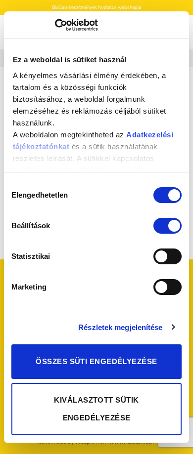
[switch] (167, 226)
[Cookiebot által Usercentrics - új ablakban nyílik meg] (54, 25)
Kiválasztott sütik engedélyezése (96, 409)
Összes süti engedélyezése (96, 361)
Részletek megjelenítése (120, 327)
